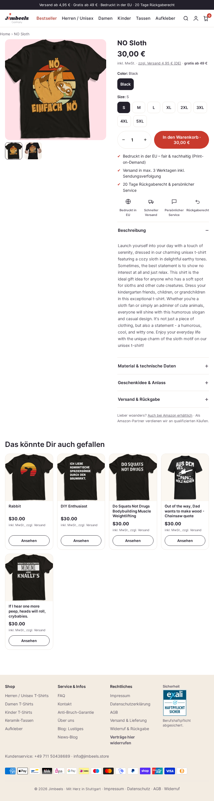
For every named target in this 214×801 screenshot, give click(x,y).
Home (5, 34)
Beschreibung (132, 230)
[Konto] (196, 18)
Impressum (120, 695)
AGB (114, 712)
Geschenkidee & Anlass (142, 382)
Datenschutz (138, 788)
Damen (105, 18)
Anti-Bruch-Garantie (76, 712)
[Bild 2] (33, 151)
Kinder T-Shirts (18, 712)
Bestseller (47, 18)
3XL (200, 107)
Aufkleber (165, 18)
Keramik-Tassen (19, 720)
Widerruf (172, 788)
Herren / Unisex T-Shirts (26, 695)
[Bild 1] (13, 151)
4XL (124, 121)
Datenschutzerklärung (130, 704)
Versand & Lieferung (128, 720)
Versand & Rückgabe (139, 399)
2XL (184, 107)
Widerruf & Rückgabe (129, 728)
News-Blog (68, 737)
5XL (140, 121)
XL (168, 107)
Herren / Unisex (77, 18)
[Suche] (186, 18)
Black (125, 84)
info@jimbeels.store (91, 756)
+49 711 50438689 (52, 756)
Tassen (143, 18)
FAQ (61, 695)
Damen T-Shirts (19, 704)
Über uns (66, 720)
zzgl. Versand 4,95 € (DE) (159, 63)
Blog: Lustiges (70, 728)
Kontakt (65, 704)
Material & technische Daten (147, 366)
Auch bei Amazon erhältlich (170, 415)
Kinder (124, 18)
